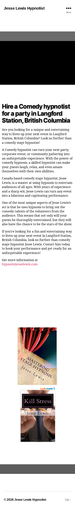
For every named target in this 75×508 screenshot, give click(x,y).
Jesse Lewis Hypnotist (24, 8)
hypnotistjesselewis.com (20, 264)
